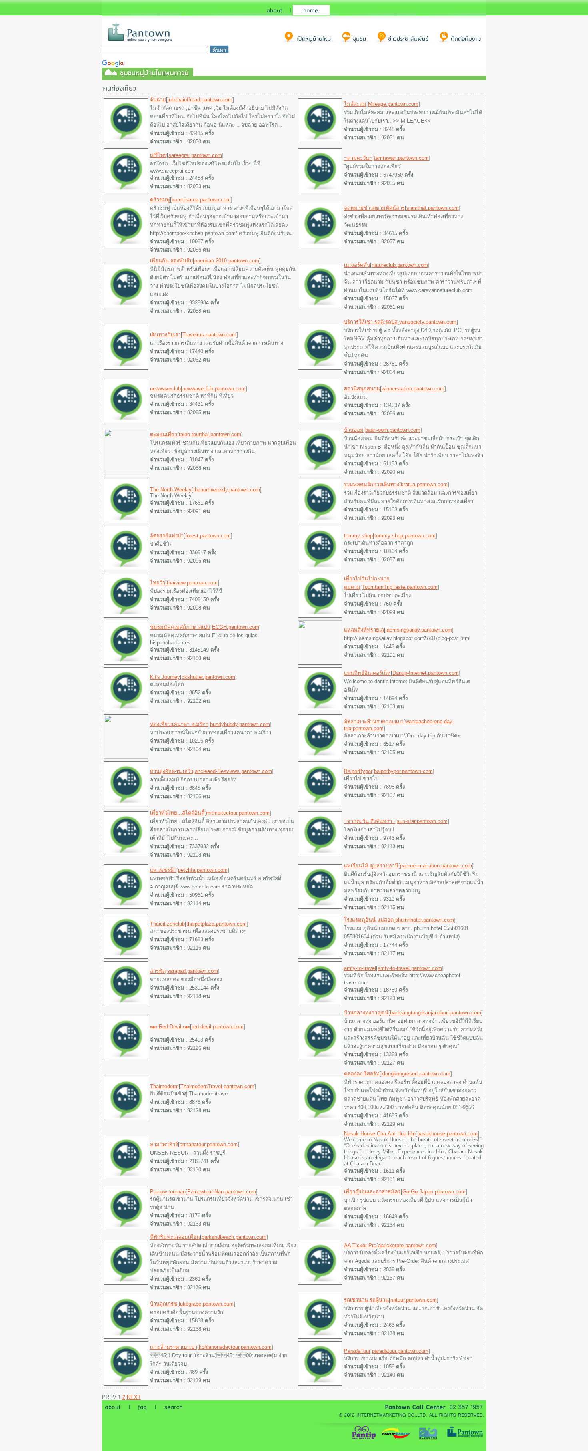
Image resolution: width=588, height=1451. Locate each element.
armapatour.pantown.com (209, 1144)
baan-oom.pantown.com (392, 430)
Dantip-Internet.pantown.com (425, 673)
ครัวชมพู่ (160, 200)
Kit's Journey (165, 677)
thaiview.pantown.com (192, 583)
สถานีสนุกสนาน (362, 389)
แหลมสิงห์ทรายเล (364, 630)
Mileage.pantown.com (393, 104)
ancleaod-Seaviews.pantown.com (233, 771)
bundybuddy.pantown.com (240, 724)
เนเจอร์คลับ (357, 265)
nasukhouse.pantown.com (447, 1134)
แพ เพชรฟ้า (163, 870)
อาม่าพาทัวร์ (164, 1144)
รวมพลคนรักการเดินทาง (371, 484)
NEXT (134, 1397)
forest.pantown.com (208, 536)
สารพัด (158, 971)
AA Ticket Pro (360, 1245)
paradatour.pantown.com (400, 1351)
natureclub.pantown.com (400, 265)
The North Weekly (171, 490)
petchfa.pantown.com (203, 870)
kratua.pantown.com (424, 484)
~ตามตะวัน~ (358, 158)
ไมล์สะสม (355, 104)
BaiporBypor (358, 771)
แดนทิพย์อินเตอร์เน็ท (367, 673)
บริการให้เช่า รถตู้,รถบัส (371, 322)
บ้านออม (354, 430)
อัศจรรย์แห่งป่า (167, 536)
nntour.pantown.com (413, 1300)
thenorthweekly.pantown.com (226, 490)
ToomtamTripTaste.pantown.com (400, 587)
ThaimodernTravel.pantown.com (217, 1086)
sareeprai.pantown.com (195, 155)
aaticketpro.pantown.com (407, 1245)
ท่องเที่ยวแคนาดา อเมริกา (179, 724)
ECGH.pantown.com (235, 627)
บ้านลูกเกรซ (163, 1304)
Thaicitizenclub (167, 924)
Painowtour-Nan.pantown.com (221, 1192)
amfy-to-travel (360, 968)
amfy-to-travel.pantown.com (410, 968)
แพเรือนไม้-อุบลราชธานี (371, 866)
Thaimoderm (164, 1086)
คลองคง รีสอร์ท (362, 1074)
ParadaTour (357, 1351)
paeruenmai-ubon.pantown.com (436, 866)
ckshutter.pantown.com (208, 677)
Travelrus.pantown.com (209, 335)
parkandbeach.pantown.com (234, 1237)
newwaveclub (165, 389)
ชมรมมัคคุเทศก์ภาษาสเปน (180, 627)
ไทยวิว (157, 583)
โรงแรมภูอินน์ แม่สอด (369, 920)
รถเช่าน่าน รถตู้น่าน (366, 1300)
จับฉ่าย (158, 100)
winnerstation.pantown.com (413, 389)
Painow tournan (168, 1192)
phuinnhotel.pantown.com (424, 920)
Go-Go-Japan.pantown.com (434, 1192)
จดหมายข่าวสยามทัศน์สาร (374, 208)
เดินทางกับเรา (165, 335)
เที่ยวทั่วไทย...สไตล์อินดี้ (177, 813)
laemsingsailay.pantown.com (419, 630)
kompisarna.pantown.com (201, 200)
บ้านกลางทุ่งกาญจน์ (366, 1013)
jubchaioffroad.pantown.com (200, 100)
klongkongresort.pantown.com (415, 1074)
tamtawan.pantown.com (401, 158)
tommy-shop (358, 536)
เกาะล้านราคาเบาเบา (173, 1347)
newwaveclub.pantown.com (214, 389)
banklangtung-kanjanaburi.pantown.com (435, 1013)
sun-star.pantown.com (422, 821)
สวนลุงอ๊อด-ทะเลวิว (171, 771)
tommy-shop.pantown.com (405, 536)
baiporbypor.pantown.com (403, 771)
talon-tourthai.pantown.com (210, 434)
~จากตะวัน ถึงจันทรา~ (369, 821)
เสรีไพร (158, 155)
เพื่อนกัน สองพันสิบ (171, 261)
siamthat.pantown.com (432, 208)
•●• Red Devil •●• (170, 1027)
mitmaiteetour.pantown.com (238, 813)
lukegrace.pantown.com (206, 1304)
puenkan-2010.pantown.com (226, 261)
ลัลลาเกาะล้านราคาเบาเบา (374, 721)
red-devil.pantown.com (218, 1027)
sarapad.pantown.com (192, 971)
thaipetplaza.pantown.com (216, 924)
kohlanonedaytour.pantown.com (235, 1347)
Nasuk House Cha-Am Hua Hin (380, 1134)
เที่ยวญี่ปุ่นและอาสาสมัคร (372, 1192)
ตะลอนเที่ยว (163, 434)
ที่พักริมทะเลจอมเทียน (175, 1237)
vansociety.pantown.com (427, 322)
